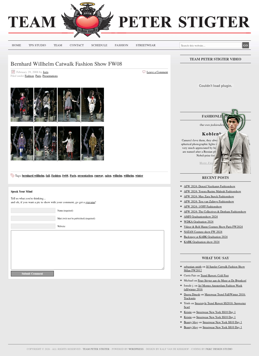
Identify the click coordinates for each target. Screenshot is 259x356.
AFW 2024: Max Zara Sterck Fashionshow (209, 196)
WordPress (136, 349)
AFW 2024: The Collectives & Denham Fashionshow (215, 211)
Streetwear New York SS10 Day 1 (216, 312)
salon (108, 175)
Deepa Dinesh (192, 294)
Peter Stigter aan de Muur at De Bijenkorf (222, 280)
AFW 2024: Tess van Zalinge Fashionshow (209, 201)
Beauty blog (191, 322)
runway (98, 175)
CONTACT (77, 45)
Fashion (29, 76)
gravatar (90, 202)
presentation (85, 175)
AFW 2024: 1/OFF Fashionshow (203, 206)
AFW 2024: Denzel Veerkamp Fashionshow (209, 186)
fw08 (65, 175)
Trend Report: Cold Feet (215, 275)
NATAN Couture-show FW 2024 (203, 231)
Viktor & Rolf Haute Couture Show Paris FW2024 (213, 226)
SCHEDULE (99, 45)
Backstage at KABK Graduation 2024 (206, 237)
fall (48, 175)
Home (16, 45)
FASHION (121, 45)
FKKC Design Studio (219, 349)
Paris (38, 76)
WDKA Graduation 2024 (198, 221)
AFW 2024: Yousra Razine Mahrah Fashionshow (212, 191)
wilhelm (117, 175)
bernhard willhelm (33, 175)
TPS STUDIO (37, 45)
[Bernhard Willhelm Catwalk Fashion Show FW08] (22, 121)
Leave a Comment (157, 72)
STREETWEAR (146, 45)
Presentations (50, 76)
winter (139, 175)
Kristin (188, 312)
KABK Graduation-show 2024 (202, 242)
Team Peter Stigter (96, 349)
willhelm (129, 175)
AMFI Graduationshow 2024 (201, 216)
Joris (45, 72)
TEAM (58, 45)
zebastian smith (193, 266)
